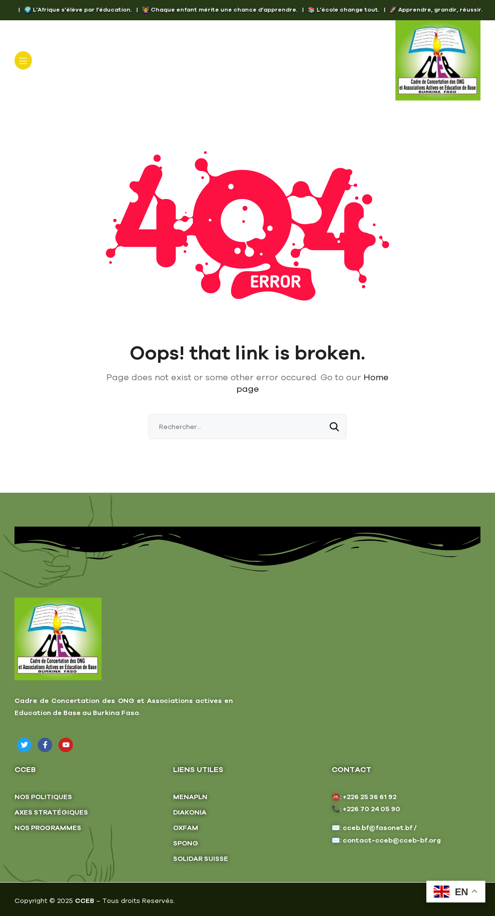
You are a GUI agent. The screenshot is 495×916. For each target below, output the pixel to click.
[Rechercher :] (247, 426)
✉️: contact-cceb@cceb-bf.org (386, 840)
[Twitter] (24, 745)
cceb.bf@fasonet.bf (377, 827)
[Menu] (23, 60)
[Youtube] (65, 745)
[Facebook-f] (45, 745)
